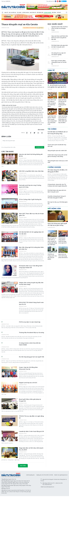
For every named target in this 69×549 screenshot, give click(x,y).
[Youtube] (57, 1)
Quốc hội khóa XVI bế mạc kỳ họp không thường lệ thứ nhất (62, 103)
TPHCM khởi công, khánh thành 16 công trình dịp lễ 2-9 (62, 240)
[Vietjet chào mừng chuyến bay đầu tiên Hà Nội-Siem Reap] (9, 287)
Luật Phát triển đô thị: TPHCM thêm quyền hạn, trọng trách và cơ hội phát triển (52, 120)
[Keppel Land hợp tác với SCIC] (9, 380)
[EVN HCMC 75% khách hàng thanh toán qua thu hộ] (9, 302)
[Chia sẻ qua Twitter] (34, 132)
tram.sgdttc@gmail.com (62, 467)
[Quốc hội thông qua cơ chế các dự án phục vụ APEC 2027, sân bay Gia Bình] (63, 111)
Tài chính (19, 12)
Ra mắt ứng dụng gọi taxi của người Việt (31, 349)
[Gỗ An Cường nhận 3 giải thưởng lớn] (9, 204)
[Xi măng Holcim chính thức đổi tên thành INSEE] (9, 335)
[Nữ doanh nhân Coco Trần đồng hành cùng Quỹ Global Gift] (9, 270)
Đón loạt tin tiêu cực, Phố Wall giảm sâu (58, 202)
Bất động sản (40, 12)
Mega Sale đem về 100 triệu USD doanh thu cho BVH (31, 441)
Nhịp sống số (33, 12)
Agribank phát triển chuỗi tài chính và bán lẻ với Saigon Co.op (59, 28)
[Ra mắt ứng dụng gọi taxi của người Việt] (9, 349)
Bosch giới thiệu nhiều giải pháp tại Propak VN (30, 393)
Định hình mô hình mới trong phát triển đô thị (63, 256)
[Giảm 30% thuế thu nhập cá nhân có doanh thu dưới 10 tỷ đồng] (52, 95)
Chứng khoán (25, 12)
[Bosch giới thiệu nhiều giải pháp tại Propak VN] (9, 396)
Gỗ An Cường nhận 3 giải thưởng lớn (30, 199)
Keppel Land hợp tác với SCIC (28, 375)
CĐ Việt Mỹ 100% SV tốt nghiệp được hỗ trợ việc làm (31, 233)
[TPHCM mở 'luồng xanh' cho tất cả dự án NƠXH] (52, 250)
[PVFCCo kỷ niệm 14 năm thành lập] (9, 314)
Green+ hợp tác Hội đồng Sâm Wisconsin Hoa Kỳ (28, 361)
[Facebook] (55, 1)
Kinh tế (6, 12)
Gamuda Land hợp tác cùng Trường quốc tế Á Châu (30, 186)
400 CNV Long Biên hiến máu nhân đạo (31, 171)
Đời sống (54, 12)
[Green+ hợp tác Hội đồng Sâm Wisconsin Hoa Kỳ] (9, 364)
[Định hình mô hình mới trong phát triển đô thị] (63, 250)
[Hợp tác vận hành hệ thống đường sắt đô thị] (9, 158)
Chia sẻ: (23, 132)
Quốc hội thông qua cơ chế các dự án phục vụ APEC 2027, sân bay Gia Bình (62, 119)
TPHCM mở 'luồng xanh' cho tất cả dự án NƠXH (52, 257)
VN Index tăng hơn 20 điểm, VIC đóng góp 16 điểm (57, 171)
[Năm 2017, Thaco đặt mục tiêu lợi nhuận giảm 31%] (9, 218)
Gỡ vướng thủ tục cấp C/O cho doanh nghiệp (58, 53)
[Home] (2, 12)
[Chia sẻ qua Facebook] (30, 132)
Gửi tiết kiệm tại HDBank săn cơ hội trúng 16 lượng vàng (58, 132)
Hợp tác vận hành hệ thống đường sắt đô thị (31, 155)
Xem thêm (23, 458)
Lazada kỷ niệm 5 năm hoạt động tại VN (31, 424)
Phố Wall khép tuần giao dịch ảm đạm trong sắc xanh (59, 46)
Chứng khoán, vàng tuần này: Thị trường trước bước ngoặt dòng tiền (57, 185)
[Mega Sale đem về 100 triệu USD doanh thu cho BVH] (9, 445)
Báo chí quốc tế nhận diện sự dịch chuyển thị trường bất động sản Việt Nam (52, 241)
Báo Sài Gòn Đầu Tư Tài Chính (13, 6)
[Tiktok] (60, 1)
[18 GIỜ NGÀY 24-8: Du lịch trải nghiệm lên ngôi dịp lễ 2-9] (58, 78)
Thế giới (59, 12)
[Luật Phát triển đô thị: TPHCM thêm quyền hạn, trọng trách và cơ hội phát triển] (52, 111)
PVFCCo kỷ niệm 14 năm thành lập (29, 315)
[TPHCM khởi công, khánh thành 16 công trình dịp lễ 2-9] (63, 233)
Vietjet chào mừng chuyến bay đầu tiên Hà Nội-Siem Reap (31, 283)
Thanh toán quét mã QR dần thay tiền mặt (57, 145)
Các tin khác (7, 152)
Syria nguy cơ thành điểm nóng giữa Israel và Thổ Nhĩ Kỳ (59, 62)
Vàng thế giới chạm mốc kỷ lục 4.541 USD (58, 161)
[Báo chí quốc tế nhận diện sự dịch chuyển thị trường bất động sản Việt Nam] (52, 233)
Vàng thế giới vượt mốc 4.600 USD (57, 150)
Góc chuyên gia (12, 12)
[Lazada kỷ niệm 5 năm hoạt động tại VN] (9, 428)
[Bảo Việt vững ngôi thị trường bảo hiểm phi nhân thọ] (9, 251)
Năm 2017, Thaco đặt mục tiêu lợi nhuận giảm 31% (31, 214)
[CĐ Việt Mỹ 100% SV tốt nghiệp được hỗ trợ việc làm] (9, 236)
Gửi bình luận (39, 147)
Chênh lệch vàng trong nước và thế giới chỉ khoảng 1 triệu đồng (57, 155)
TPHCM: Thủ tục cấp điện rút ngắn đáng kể (31, 409)
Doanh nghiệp (47, 12)
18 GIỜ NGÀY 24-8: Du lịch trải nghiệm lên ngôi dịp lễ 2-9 (57, 86)
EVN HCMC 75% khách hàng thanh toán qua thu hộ (31, 303)
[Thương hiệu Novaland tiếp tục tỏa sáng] (9, 325)
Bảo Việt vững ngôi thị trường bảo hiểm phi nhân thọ (31, 248)
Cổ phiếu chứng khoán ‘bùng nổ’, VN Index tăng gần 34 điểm (57, 197)
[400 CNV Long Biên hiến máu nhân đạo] (9, 175)
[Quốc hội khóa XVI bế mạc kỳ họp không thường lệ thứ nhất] (63, 95)
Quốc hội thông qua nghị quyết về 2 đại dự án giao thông (57, 224)
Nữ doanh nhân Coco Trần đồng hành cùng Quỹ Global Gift (30, 266)
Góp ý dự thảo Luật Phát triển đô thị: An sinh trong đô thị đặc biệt (59, 37)
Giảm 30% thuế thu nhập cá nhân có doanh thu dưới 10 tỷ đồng (52, 103)
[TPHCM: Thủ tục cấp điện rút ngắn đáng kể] (9, 413)
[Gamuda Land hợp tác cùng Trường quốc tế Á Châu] (9, 189)
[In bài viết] (42, 132)
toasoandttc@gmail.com (49, 479)
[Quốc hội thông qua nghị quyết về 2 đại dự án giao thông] (58, 216)
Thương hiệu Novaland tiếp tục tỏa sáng (31, 325)
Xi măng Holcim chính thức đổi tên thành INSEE (30, 336)
